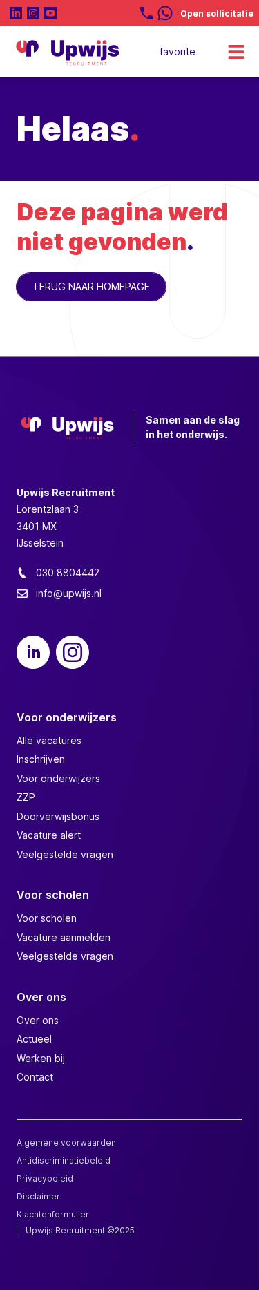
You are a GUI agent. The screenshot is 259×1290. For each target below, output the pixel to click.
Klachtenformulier (54, 1214)
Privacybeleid (45, 1178)
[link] (180, 52)
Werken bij (41, 1058)
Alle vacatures (49, 740)
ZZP (26, 797)
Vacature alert (49, 835)
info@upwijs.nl (69, 593)
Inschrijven (41, 759)
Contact (35, 1077)
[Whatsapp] (165, 13)
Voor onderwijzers (58, 778)
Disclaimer (38, 1196)
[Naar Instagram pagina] (33, 13)
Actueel (34, 1039)
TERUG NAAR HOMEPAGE (91, 286)
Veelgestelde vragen (65, 854)
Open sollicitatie (216, 13)
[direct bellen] (146, 13)
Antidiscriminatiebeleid (65, 1160)
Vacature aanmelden (64, 937)
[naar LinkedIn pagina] (16, 13)
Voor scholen (47, 918)
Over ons (38, 1020)
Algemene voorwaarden (66, 1142)
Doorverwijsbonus (58, 816)
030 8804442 (67, 572)
